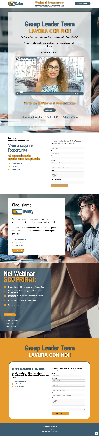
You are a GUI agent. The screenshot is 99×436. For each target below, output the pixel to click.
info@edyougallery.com (51, 431)
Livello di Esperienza (56, 179)
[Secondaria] (68, 174)
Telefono (53, 160)
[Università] (68, 176)
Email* (52, 155)
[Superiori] (68, 175)
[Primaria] (68, 173)
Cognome (53, 150)
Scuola (53, 170)
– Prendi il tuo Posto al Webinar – (59, 186)
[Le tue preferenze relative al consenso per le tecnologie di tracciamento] (96, 433)
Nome (52, 146)
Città (52, 165)
